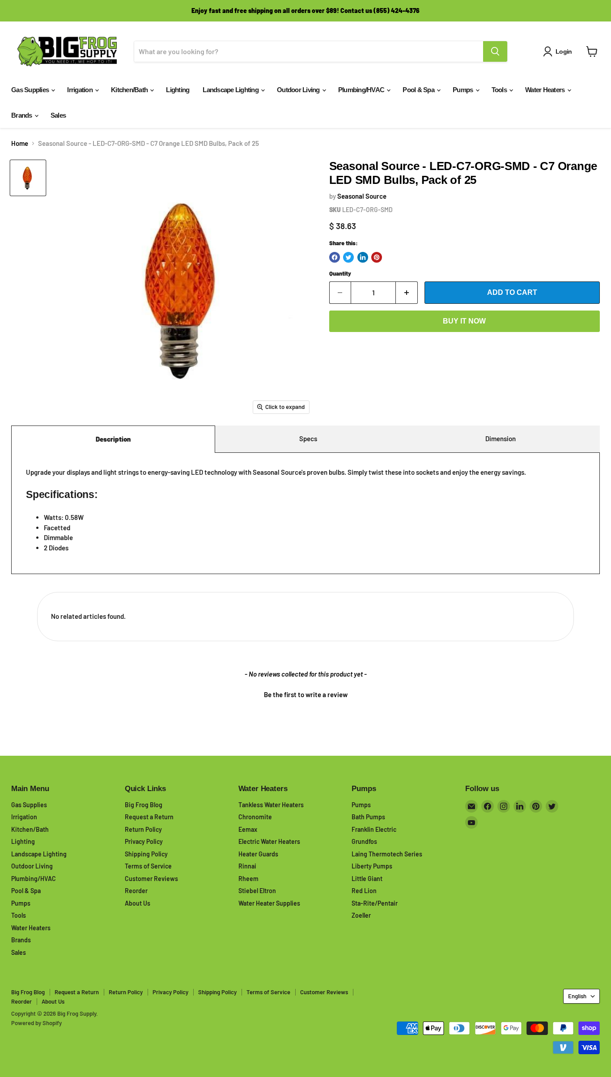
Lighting (177, 90)
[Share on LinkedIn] (362, 257)
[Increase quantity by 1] (407, 292)
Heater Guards (258, 854)
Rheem (248, 878)
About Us (137, 903)
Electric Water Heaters (269, 841)
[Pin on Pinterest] (376, 257)
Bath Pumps (368, 817)
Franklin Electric (374, 829)
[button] (305, 693)
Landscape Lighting (231, 90)
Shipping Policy (146, 854)
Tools (500, 90)
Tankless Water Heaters (271, 805)
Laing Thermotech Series (387, 854)
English (577, 996)
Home (19, 143)
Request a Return (149, 817)
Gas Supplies (30, 90)
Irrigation (80, 90)
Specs (308, 438)
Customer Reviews (151, 878)
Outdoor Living (299, 90)
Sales (58, 115)
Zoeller (361, 915)
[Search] (495, 51)
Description (113, 439)
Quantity (340, 273)
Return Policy (143, 829)
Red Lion (364, 890)
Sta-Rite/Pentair (375, 903)
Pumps (464, 90)
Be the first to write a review (306, 694)
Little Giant (367, 878)
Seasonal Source (361, 196)
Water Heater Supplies (269, 903)
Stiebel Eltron (257, 890)
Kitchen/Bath (130, 90)
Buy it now (464, 321)
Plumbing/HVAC (362, 90)
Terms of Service (148, 866)
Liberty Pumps (372, 866)
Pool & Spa (419, 90)
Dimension (500, 438)
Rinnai (247, 866)
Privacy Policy (144, 841)
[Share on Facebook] (334, 257)
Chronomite (255, 817)
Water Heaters (545, 90)
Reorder (136, 890)
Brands (22, 115)
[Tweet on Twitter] (348, 257)
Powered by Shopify (36, 1022)
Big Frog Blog (143, 805)
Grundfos (364, 841)
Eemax (247, 829)
